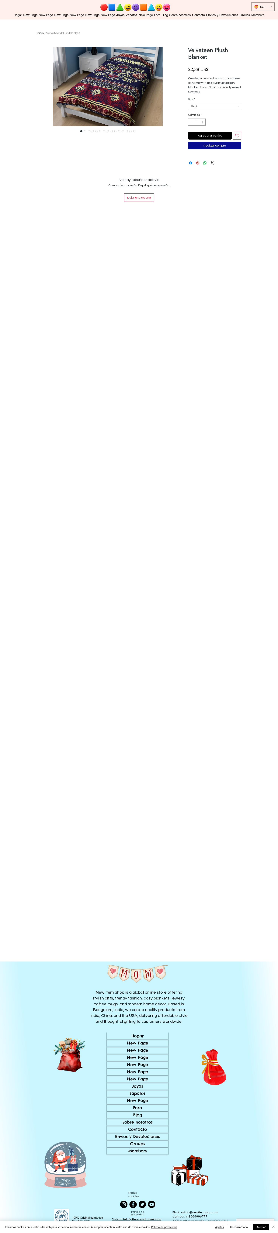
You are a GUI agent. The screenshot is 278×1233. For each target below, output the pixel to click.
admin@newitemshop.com (199, 1212)
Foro (137, 1107)
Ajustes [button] (219, 1227)
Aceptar (261, 1227)
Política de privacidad (164, 1227)
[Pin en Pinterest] (198, 163)
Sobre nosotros (137, 1122)
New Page (137, 1043)
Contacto (137, 1129)
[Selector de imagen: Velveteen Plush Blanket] (81, 131)
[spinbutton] (196, 122)
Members (137, 1150)
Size (191, 99)
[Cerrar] (273, 1227)
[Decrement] (191, 122)
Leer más (194, 91)
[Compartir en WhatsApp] (205, 163)
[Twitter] (142, 1204)
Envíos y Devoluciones (137, 1136)
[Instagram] (123, 1204)
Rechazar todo (239, 1227)
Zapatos (137, 1093)
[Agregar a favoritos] (237, 136)
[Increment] (202, 122)
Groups (137, 1143)
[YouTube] (151, 1204)
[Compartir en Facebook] (190, 163)
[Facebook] (133, 1204)
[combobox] (214, 106)
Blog (137, 1114)
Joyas (137, 1086)
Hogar (137, 1035)
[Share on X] (212, 163)
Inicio (40, 33)
